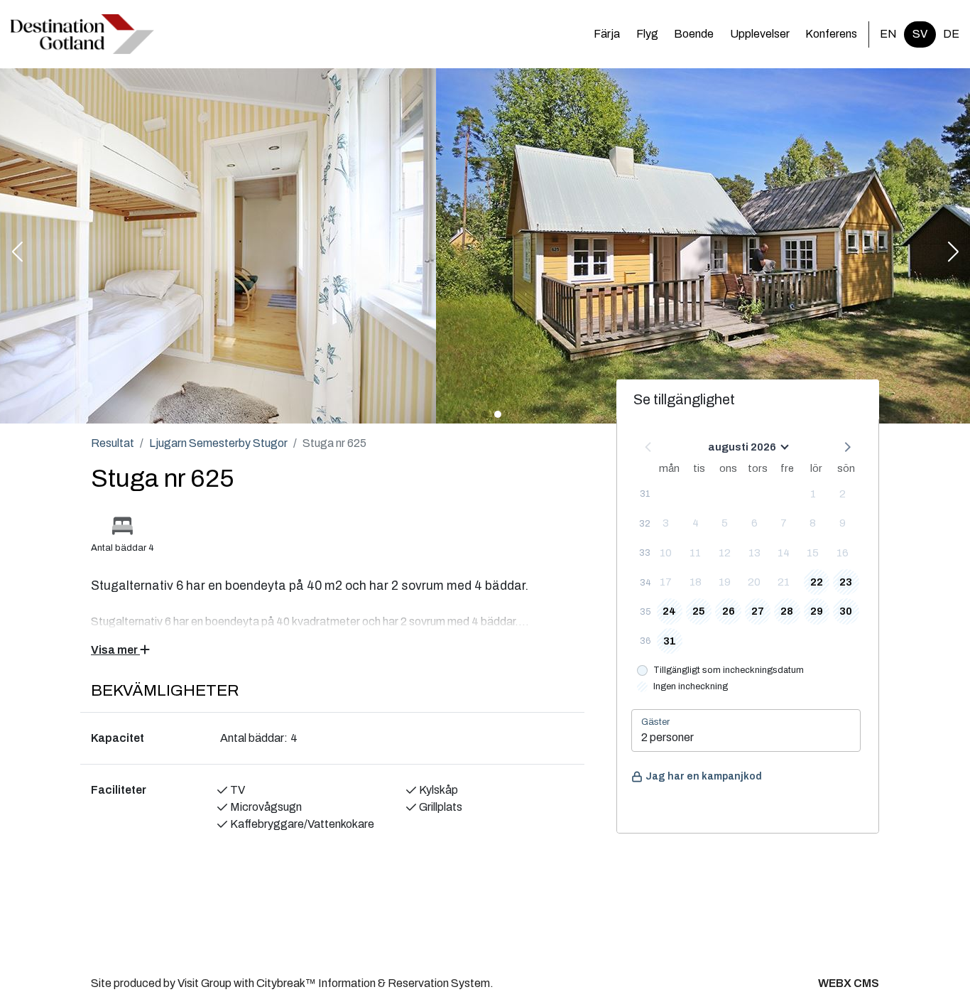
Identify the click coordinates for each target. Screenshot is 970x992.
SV (919, 34)
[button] (17, 253)
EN (888, 34)
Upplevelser (760, 34)
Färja (607, 34)
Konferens (831, 34)
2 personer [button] (667, 737)
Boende (694, 34)
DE (951, 34)
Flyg (647, 34)
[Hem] (82, 34)
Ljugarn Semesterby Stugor (218, 443)
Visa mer (115, 650)
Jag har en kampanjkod (703, 776)
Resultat (112, 443)
